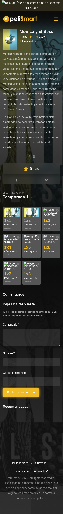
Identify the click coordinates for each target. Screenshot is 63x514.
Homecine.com (21, 471)
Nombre (9, 353)
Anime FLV (41, 471)
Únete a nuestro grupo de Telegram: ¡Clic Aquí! (39, 5)
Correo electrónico (15, 372)
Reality (23, 36)
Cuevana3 (41, 462)
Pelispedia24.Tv (22, 462)
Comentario (11, 324)
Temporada (16, 195)
